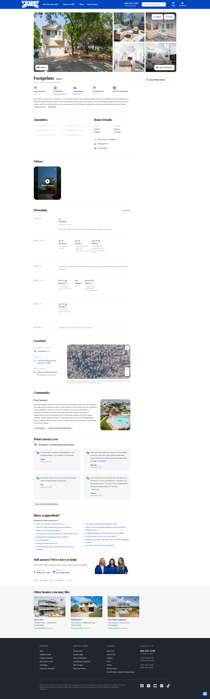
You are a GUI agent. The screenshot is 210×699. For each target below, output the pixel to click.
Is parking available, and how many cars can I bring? (104, 533)
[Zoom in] (127, 369)
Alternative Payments (81, 661)
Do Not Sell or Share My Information (121, 672)
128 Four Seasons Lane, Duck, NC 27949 (47, 83)
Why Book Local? (46, 661)
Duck (51, 580)
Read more (52, 107)
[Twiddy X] (149, 686)
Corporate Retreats (47, 668)
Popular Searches (46, 658)
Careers (110, 658)
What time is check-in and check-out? (50, 524)
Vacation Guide (45, 654)
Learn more (40, 428)
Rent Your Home (79, 668)
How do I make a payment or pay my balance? (53, 527)
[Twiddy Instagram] (162, 686)
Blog (82, 4)
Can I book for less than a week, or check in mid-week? (57, 534)
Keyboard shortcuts (102, 378)
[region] (98, 362)
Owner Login (78, 654)
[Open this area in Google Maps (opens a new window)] (71, 377)
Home (36, 580)
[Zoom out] (127, 374)
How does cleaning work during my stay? (101, 524)
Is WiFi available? (43, 540)
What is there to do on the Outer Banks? (101, 536)
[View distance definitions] (48, 351)
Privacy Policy (112, 668)
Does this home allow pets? (47, 543)
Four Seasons (59, 580)
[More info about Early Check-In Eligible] (117, 140)
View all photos (166, 67)
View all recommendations (46, 504)
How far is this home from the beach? (99, 545)
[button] (183, 4)
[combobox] (154, 4)
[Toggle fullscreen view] (127, 348)
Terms (128, 378)
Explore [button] (68, 4)
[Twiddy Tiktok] (168, 686)
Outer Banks (44, 580)
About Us (110, 651)
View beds (77, 94)
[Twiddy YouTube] (156, 686)
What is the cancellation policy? (48, 530)
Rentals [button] (50, 4)
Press (109, 661)
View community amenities (60, 428)
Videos (43, 67)
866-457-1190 (147, 651)
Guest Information (80, 658)
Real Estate (92, 4)
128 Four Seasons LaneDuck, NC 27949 (46, 362)
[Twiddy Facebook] (143, 686)
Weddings (43, 665)
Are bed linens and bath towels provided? (52, 537)
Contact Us (111, 654)
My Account (77, 651)
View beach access (60, 94)
